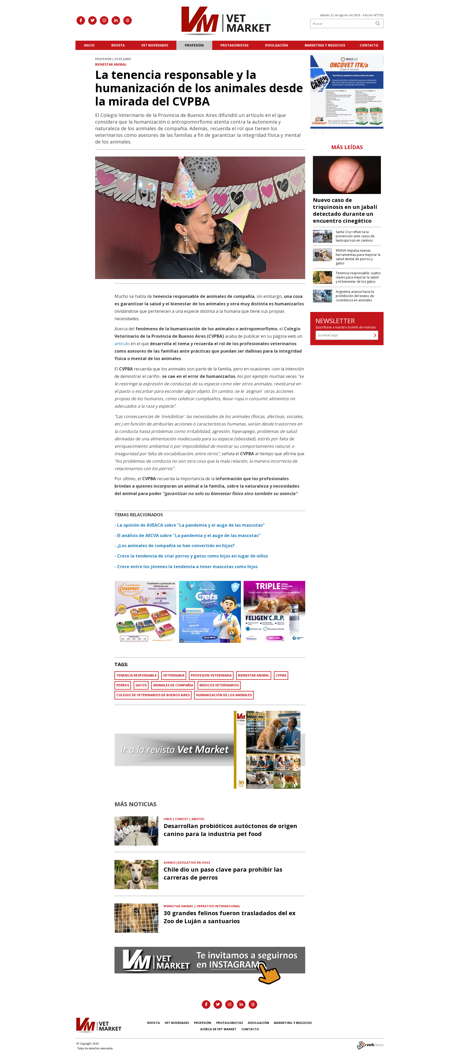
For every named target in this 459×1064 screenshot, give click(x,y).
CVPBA (281, 675)
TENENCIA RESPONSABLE (136, 675)
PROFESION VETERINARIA (211, 675)
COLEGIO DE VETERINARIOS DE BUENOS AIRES (153, 695)
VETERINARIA (173, 675)
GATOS (141, 685)
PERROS (122, 685)
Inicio (89, 45)
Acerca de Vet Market (218, 1029)
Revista (118, 45)
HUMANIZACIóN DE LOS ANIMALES (224, 695)
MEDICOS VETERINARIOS (219, 685)
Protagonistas (234, 45)
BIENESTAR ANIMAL (253, 675)
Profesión (194, 45)
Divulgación (276, 45)
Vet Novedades (154, 45)
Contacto (369, 45)
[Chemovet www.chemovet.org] (347, 91)
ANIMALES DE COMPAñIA (173, 685)
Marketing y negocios (325, 45)
